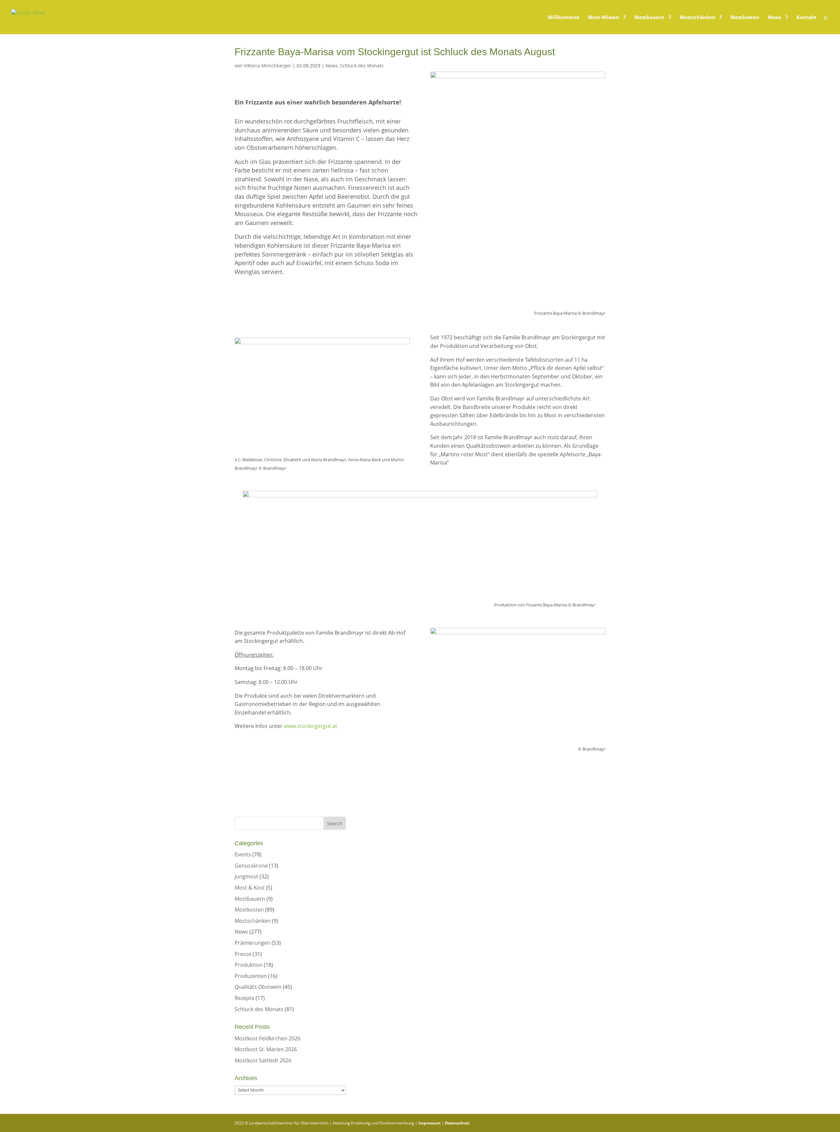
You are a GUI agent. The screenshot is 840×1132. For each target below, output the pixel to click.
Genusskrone (251, 865)
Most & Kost (250, 887)
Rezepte (244, 998)
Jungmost (246, 876)
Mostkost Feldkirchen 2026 (268, 1038)
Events (243, 854)
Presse (243, 954)
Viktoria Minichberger (267, 65)
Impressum (429, 1123)
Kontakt (806, 17)
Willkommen (563, 17)
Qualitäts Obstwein (258, 986)
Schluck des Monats (362, 65)
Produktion (248, 964)
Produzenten (251, 976)
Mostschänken (697, 17)
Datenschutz (457, 1123)
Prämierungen (252, 942)
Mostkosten (744, 17)
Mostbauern (649, 17)
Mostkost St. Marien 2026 (266, 1049)
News (774, 17)
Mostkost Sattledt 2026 (263, 1060)
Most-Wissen (603, 17)
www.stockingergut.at (310, 726)
